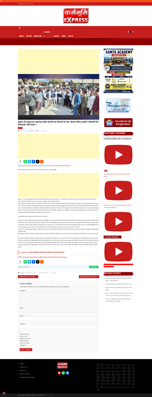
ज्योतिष (63, 36)
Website (22, 324)
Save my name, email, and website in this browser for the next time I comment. (25, 340)
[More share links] (42, 161)
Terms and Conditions (27, 377)
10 (98, 376)
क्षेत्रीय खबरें (37, 36)
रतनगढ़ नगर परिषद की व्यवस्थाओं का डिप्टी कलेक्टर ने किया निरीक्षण (119, 289)
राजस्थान (56, 36)
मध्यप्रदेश (47, 32)
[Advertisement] (58, 61)
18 (103, 379)
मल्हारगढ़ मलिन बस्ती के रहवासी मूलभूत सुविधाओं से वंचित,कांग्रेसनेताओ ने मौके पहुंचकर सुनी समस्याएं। (45, 257)
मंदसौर (20, 128)
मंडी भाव (70, 36)
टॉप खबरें (29, 36)
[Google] (67, 373)
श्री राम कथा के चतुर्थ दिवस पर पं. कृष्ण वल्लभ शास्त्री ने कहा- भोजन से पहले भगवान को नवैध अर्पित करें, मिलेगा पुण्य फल (119, 294)
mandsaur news (43, 272)
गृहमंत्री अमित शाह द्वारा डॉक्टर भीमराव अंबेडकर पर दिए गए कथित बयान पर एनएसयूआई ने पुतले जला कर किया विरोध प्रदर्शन (89, 276)
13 (114, 376)
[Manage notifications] (3, 393)
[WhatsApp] (25, 161)
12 (109, 376)
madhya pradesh (31, 272)
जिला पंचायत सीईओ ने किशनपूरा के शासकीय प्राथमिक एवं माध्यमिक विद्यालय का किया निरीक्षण (118, 300)
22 (125, 379)
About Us (23, 370)
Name (22, 308)
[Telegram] (29, 161)
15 (125, 376)
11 (103, 376)
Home (22, 363)
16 (130, 376)
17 (98, 379)
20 (114, 379)
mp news (53, 272)
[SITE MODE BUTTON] (129, 32)
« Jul (98, 389)
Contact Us (24, 367)
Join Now (94, 266)
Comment (23, 290)
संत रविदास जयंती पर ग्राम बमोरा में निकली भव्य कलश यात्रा (119, 284)
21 (119, 379)
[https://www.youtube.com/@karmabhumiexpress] (59, 373)
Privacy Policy (25, 374)
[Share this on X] (37, 161)
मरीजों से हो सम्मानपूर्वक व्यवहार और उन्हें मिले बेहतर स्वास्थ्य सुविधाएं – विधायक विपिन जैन (119, 279)
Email (22, 316)
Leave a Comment (42, 130)
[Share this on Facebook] (33, 161)
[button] (104, 105)
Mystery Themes (49, 395)
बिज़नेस (21, 36)
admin (33, 130)
